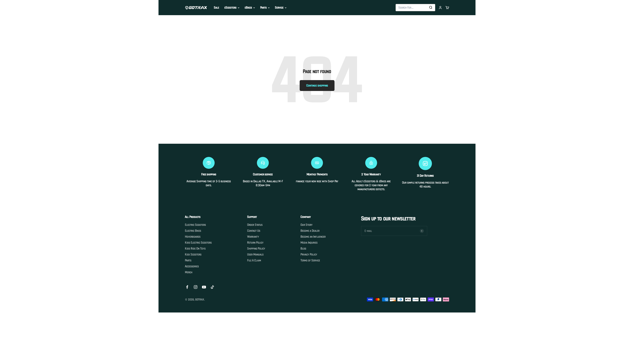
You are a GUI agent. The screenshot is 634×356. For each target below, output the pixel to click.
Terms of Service (310, 260)
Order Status (255, 225)
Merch (188, 272)
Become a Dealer (309, 231)
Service (279, 8)
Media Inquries (308, 243)
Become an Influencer (313, 237)
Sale (216, 7)
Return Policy (255, 243)
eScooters (230, 8)
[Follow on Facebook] (187, 287)
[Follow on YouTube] (204, 287)
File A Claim (254, 260)
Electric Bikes (193, 231)
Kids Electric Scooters (198, 243)
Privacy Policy (308, 254)
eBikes (248, 8)
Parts (263, 8)
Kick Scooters (193, 254)
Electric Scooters (195, 225)
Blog (303, 249)
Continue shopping (317, 85)
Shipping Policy (256, 249)
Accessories (192, 266)
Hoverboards (192, 237)
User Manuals (255, 254)
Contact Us (253, 231)
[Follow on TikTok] (212, 287)
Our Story (306, 225)
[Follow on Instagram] (195, 287)
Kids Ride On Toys (195, 249)
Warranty (253, 237)
